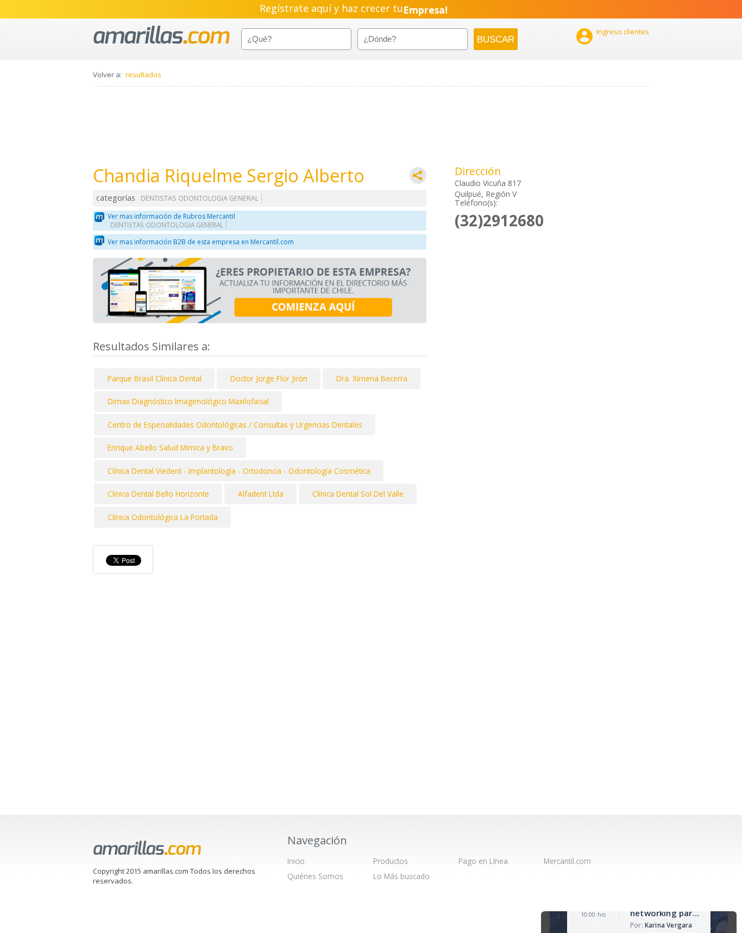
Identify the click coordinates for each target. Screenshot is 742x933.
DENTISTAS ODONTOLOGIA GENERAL (200, 198)
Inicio (296, 861)
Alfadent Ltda (261, 494)
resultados (143, 74)
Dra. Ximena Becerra (371, 378)
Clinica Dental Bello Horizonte (158, 494)
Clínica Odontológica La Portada (163, 517)
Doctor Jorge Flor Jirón (268, 378)
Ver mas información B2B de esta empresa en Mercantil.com (201, 241)
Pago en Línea (483, 861)
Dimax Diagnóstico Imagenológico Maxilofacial (188, 401)
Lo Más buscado (401, 876)
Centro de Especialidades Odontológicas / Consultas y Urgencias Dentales (235, 424)
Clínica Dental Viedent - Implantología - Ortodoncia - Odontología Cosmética (239, 471)
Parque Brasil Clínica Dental (155, 378)
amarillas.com (161, 35)
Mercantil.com (567, 861)
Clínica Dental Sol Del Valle (358, 494)
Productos (390, 861)
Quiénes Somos (315, 876)
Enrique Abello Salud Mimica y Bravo (170, 447)
